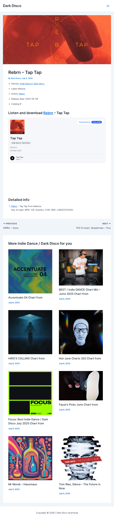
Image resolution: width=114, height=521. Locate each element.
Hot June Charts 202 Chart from (80, 358)
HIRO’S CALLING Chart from (26, 358)
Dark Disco (12, 6)
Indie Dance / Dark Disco (32, 83)
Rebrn (22, 93)
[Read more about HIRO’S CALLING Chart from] (30, 332)
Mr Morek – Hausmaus (22, 484)
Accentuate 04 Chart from (25, 297)
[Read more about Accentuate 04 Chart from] (30, 271)
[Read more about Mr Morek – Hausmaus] (30, 458)
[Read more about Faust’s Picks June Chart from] (81, 385)
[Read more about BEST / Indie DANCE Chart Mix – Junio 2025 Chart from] (81, 267)
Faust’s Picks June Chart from (78, 404)
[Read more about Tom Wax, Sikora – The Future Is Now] (81, 458)
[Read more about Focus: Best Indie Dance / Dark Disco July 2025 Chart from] (30, 393)
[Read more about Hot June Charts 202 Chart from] (81, 332)
